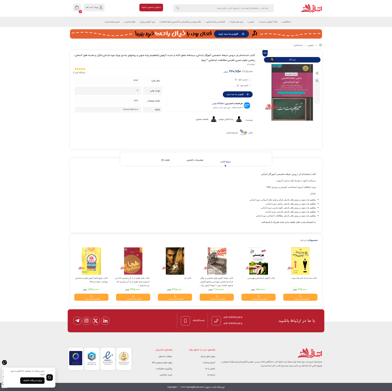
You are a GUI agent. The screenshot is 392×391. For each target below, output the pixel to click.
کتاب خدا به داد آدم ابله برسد (304, 278)
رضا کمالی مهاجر (226, 119)
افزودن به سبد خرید (235, 94)
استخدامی (298, 45)
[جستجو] (178, 8)
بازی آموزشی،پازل (148, 22)
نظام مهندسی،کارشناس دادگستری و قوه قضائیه (180, 22)
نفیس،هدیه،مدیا (112, 22)
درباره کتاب (225, 161)
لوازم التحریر (130, 22)
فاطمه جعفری (202, 119)
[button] (300, 297)
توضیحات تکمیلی (195, 160)
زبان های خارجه (236, 22)
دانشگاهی (287, 22)
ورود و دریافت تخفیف (32, 380)
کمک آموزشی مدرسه (268, 22)
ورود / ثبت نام (92, 7)
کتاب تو (188, 278)
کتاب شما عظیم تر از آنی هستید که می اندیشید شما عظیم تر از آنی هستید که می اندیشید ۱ (132, 282)
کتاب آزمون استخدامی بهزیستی (261, 278)
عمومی (251, 22)
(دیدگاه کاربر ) (79, 72)
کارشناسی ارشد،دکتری (215, 22)
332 (136, 100)
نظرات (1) (165, 160)
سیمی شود (243, 79)
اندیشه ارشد (232, 132)
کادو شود (244, 85)
